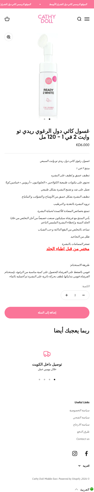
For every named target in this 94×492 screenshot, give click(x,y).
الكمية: (85, 286)
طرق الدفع (83, 431)
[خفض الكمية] (83, 295)
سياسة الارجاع (81, 424)
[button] (84, 489)
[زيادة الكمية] (66, 295)
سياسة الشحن (81, 417)
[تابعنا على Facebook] (86, 453)
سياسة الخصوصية (79, 410)
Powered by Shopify (69, 478)
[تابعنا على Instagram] (75, 453)
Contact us (82, 439)
